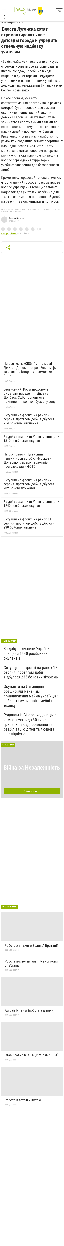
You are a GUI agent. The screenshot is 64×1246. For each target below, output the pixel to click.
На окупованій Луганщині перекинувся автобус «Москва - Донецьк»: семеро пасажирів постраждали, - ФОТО (27, 460)
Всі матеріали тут (32, 791)
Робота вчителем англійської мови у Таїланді (31, 963)
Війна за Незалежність (32, 767)
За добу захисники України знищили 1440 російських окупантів (26, 653)
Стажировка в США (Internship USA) (31, 1055)
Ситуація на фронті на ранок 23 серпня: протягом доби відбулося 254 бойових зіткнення (29, 419)
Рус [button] (59, 10)
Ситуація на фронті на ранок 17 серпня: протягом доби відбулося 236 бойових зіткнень (31, 672)
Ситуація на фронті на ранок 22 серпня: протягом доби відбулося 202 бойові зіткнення (29, 484)
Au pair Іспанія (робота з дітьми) (29, 1010)
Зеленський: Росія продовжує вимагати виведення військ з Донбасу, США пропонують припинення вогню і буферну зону (29, 395)
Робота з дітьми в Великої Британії (31, 946)
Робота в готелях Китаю (23, 1100)
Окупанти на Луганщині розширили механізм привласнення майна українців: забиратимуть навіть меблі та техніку (31, 696)
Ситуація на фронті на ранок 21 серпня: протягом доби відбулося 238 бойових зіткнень (29, 523)
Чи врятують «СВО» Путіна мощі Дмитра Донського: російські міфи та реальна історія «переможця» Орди (30, 370)
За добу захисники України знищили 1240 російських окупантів (31, 504)
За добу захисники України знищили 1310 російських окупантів (31, 439)
